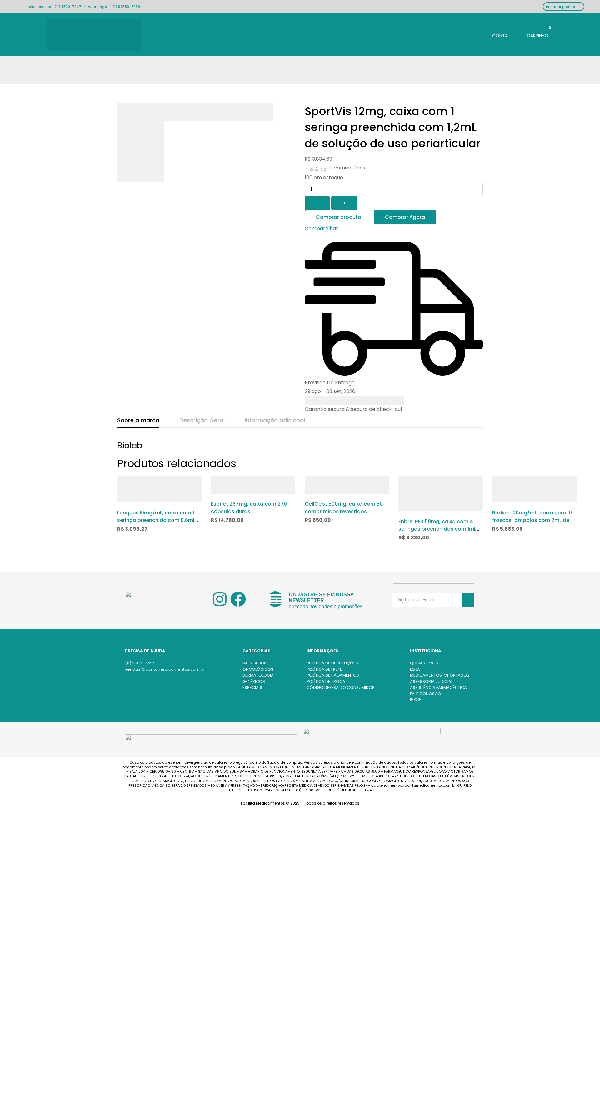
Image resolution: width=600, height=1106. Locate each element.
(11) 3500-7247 (67, 6)
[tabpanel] (300, 449)
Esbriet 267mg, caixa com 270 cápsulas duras (249, 507)
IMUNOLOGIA (255, 663)
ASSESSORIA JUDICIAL (431, 681)
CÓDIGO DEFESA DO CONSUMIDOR (341, 687)
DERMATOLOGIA (258, 675)
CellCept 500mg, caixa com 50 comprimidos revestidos (344, 507)
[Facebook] (238, 599)
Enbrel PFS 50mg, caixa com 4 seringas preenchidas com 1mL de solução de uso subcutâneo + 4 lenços (440, 533)
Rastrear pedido (560, 6)
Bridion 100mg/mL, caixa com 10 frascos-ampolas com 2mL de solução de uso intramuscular (532, 520)
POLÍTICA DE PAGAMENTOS (333, 675)
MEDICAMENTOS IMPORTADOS (439, 675)
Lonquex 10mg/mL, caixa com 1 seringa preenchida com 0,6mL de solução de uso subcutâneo (156, 520)
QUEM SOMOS (424, 663)
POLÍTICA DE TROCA (326, 681)
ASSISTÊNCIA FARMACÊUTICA (438, 687)
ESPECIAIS (252, 687)
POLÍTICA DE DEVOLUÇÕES (332, 663)
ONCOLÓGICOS (257, 669)
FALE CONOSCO (425, 694)
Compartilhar (321, 228)
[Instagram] (220, 599)
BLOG (415, 700)
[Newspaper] (275, 599)
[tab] (138, 420)
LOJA (415, 669)
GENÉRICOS (253, 681)
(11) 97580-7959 (125, 6)
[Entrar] (495, 35)
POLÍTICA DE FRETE (324, 669)
